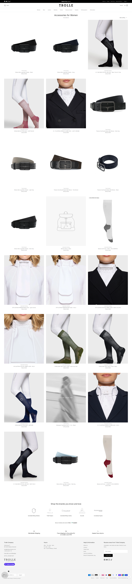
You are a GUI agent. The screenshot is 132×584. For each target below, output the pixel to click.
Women (38, 9)
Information (92, 9)
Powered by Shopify (16, 578)
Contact (108, 1)
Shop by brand (68, 9)
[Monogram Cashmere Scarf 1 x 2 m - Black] (66, 397)
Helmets (55, 9)
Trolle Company (10, 578)
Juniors (49, 9)
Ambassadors (84, 9)
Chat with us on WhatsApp (10, 553)
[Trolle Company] (66, 5)
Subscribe (108, 555)
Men (44, 9)
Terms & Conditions (88, 553)
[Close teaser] (8, 571)
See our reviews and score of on (66, 522)
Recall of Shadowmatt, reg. (90, 555)
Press (85, 551)
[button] (4, 575)
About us (104, 1)
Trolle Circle (112, 1)
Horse (61, 9)
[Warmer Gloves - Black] (66, 221)
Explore (76, 9)
